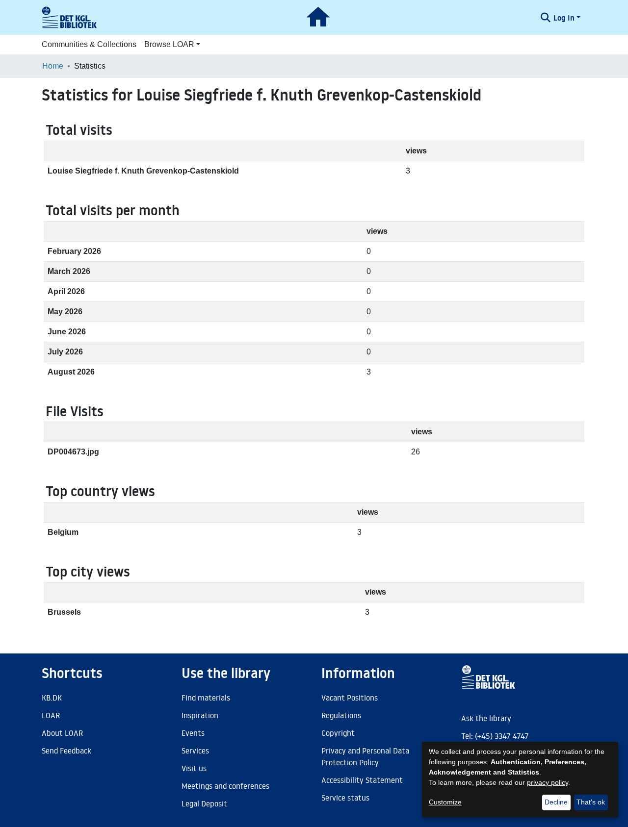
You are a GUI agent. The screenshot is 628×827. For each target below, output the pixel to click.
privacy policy (547, 782)
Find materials (206, 697)
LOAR (51, 715)
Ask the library (486, 718)
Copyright (338, 733)
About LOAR (62, 733)
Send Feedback (66, 750)
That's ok (590, 802)
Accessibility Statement (362, 780)
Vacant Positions (349, 697)
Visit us (194, 768)
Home (52, 66)
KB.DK (52, 697)
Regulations (341, 715)
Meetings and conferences (225, 786)
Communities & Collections (89, 44)
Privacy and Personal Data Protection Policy (365, 756)
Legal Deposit (204, 803)
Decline (556, 802)
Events (193, 733)
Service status (345, 797)
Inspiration (200, 715)
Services (195, 750)
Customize (445, 802)
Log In (564, 17)
